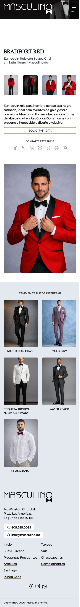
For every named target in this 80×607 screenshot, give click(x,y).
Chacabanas (20, 471)
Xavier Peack (59, 409)
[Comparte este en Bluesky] (40, 148)
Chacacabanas (52, 557)
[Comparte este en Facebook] (15, 148)
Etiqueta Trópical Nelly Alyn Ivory (17, 411)
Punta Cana (12, 577)
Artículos (10, 564)
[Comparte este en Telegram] (48, 148)
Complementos (53, 564)
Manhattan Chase (20, 351)
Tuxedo (46, 544)
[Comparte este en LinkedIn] (32, 148)
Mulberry (59, 351)
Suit (44, 551)
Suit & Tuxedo (14, 551)
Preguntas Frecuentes (20, 557)
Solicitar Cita (40, 130)
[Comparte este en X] (23, 148)
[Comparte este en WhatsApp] (65, 148)
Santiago (10, 570)
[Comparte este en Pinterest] (57, 148)
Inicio (8, 544)
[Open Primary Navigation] (74, 9)
